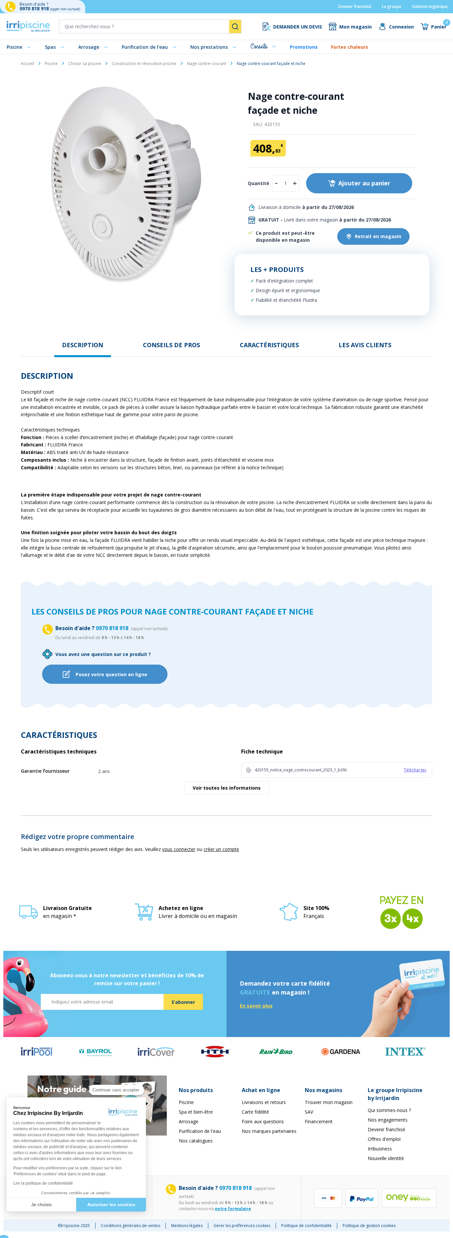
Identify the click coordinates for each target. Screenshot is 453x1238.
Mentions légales (187, 1225)
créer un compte (221, 849)
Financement (319, 1121)
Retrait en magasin (378, 236)
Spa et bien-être (196, 1112)
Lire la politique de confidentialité (43, 1183)
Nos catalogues (196, 1141)
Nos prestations (209, 47)
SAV (309, 1112)
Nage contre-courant (206, 63)
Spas (50, 47)
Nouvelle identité (386, 1158)
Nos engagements (388, 1120)
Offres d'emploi (384, 1139)
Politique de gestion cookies (369, 1225)
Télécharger (415, 770)
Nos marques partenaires (269, 1131)
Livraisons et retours (264, 1102)
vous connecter (178, 849)
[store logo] (28, 26)
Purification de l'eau (145, 47)
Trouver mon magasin (329, 1102)
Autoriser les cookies (111, 1204)
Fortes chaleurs (349, 47)
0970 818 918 (35, 8)
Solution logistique (430, 6)
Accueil (27, 63)
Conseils (258, 46)
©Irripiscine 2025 (74, 1225)
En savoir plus (256, 1006)
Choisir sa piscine (84, 63)
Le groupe (391, 6)
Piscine (14, 47)
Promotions (304, 47)
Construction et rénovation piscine (144, 63)
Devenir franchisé (354, 6)
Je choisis (41, 1204)
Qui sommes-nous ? (389, 1110)
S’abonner (183, 1002)
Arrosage (88, 47)
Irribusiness (380, 1148)
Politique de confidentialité (306, 1225)
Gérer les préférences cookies (242, 1225)
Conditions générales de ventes (130, 1225)
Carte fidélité (255, 1112)
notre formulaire (233, 1208)
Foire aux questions (263, 1121)
